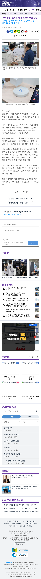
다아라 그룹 (19, 544)
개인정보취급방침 (16, 523)
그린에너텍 (8, 428)
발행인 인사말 (17, 521)
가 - (32, 31)
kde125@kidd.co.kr (22, 211)
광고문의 (22, 526)
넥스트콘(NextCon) (11, 434)
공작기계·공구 (10, 9)
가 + (36, 31)
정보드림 (29, 526)
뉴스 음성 (19, 36)
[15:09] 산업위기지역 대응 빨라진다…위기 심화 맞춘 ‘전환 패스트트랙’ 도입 (23, 14)
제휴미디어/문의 (13, 526)
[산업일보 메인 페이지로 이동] (7, 3)
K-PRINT (7, 447)
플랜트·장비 (22, 9)
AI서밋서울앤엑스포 (11, 441)
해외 (29, 416)
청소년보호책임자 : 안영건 (30, 523)
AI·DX (31, 9)
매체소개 (8, 521)
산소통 (38, 9)
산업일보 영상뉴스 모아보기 (19, 198)
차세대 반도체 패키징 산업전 (14, 460)
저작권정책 (6, 523)
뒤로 (16, 192)
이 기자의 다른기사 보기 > (12, 214)
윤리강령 (32, 521)
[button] (22, 31)
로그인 (33, 243)
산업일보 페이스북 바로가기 (19, 202)
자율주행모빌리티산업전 (13, 454)
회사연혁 (25, 521)
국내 (11, 417)
